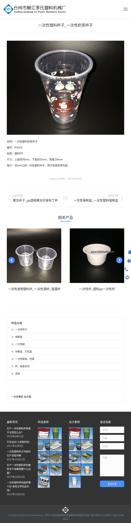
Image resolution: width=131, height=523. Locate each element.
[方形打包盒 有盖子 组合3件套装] (44, 446)
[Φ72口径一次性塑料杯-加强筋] (56, 433)
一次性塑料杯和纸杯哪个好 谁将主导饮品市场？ (19, 486)
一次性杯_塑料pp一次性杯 (97, 289)
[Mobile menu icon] (125, 9)
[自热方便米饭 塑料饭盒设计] (56, 446)
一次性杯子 (21, 329)
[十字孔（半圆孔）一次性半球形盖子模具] (44, 470)
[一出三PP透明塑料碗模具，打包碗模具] (44, 482)
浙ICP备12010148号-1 (101, 515)
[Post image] (34, 255)
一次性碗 (20, 344)
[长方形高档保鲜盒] (44, 433)
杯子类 (62, 179)
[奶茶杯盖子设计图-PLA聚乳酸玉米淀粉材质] (75, 470)
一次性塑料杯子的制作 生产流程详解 (19, 453)
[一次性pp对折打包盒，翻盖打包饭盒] (44, 458)
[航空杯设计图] (75, 482)
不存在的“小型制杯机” (18, 442)
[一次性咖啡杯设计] (87, 470)
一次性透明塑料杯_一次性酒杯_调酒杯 (34, 289)
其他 (17, 373)
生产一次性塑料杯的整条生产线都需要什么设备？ (19, 469)
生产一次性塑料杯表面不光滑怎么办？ (19, 430)
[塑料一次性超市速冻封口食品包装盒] (56, 470)
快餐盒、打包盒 (23, 351)
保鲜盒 (18, 336)
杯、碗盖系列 (22, 366)
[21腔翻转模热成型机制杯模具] (56, 458)
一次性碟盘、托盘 (24, 359)
